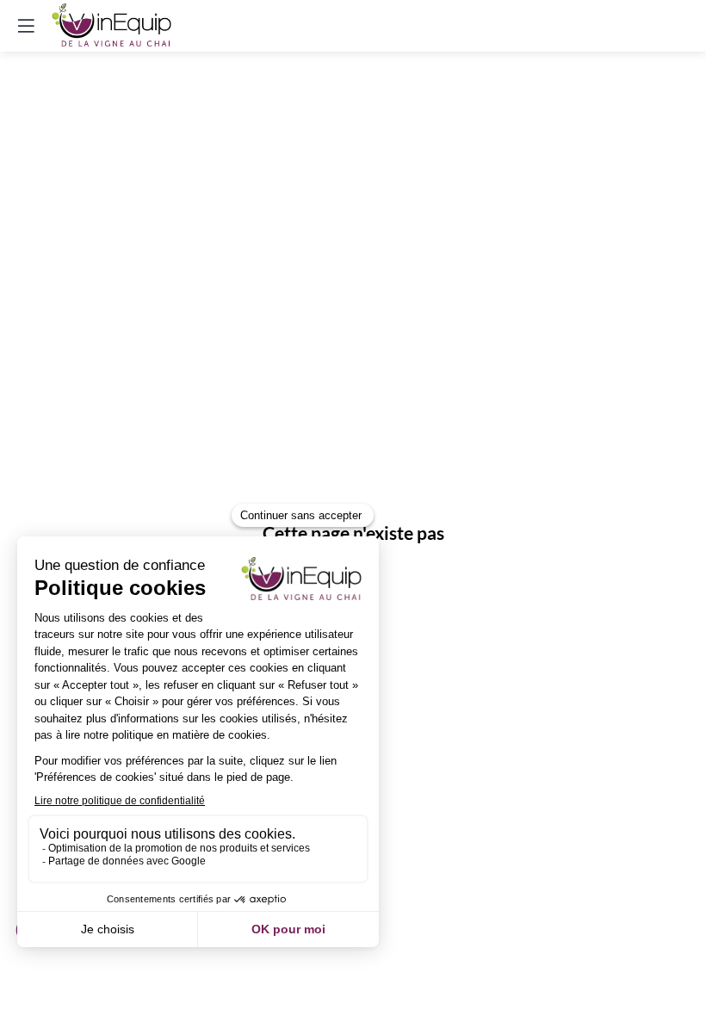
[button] (26, 26)
